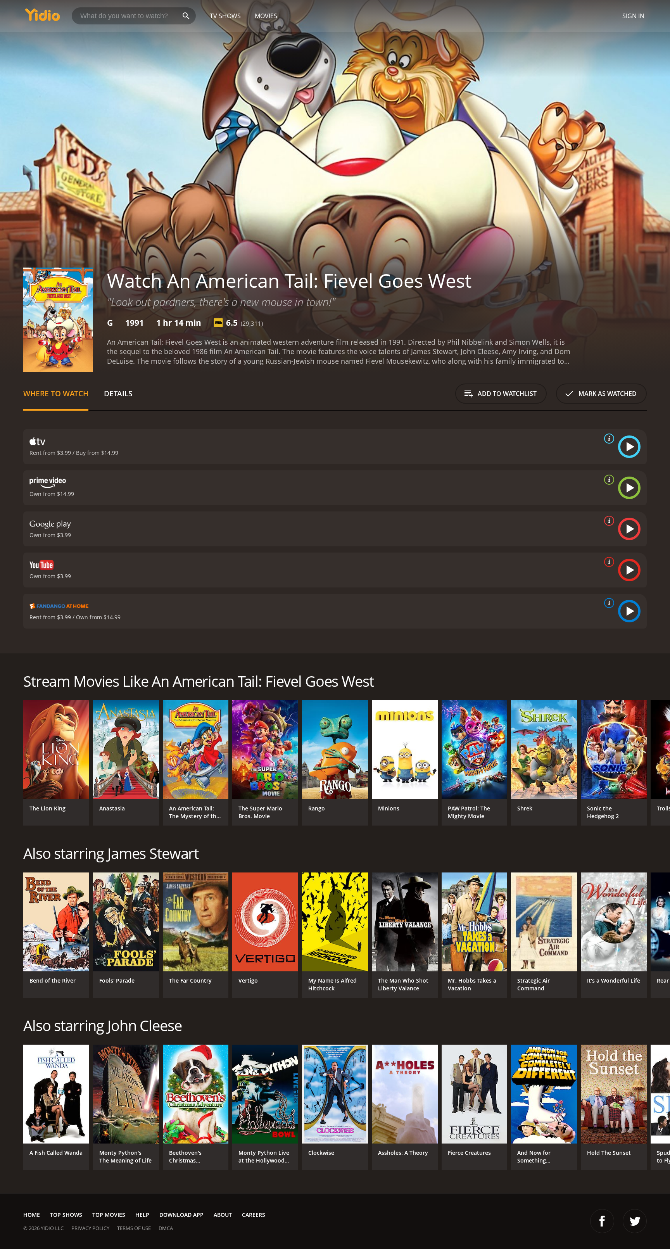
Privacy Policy (90, 1228)
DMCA (166, 1228)
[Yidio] (42, 17)
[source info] (607, 439)
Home (31, 1214)
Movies (266, 16)
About (223, 1214)
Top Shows (66, 1214)
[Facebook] (602, 1221)
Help (142, 1214)
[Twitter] (635, 1221)
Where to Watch (55, 393)
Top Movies (108, 1214)
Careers (253, 1214)
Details (118, 393)
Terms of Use (134, 1228)
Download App (181, 1214)
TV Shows (225, 16)
